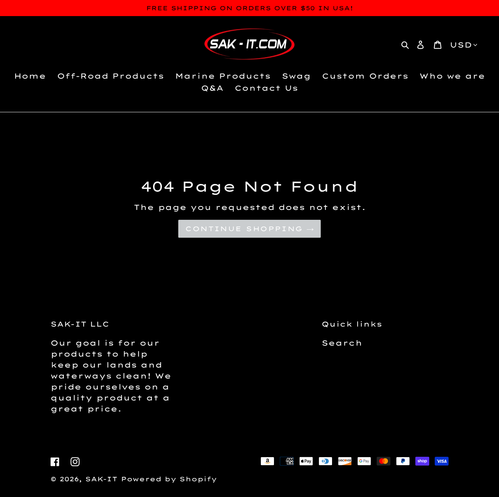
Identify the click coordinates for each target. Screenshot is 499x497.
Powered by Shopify (169, 479)
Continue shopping (243, 229)
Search (341, 342)
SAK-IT (101, 479)
